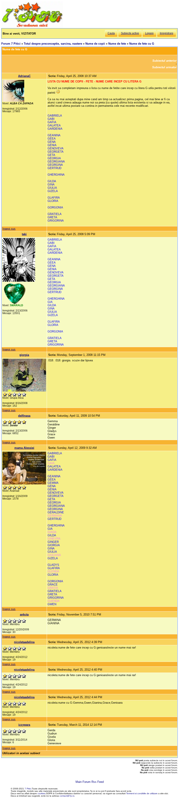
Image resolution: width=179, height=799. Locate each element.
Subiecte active (130, 33)
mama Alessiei (24, 447)
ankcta (24, 614)
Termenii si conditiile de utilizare (142, 793)
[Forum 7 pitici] (32, 26)
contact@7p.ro (67, 796)
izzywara (24, 724)
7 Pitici (28, 788)
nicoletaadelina (24, 642)
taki (24, 234)
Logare (149, 33)
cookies (41, 793)
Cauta (111, 33)
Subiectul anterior (164, 60)
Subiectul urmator (164, 67)
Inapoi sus (8, 228)
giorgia (24, 355)
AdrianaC (24, 76)
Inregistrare (166, 33)
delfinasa (24, 415)
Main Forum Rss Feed (90, 781)
